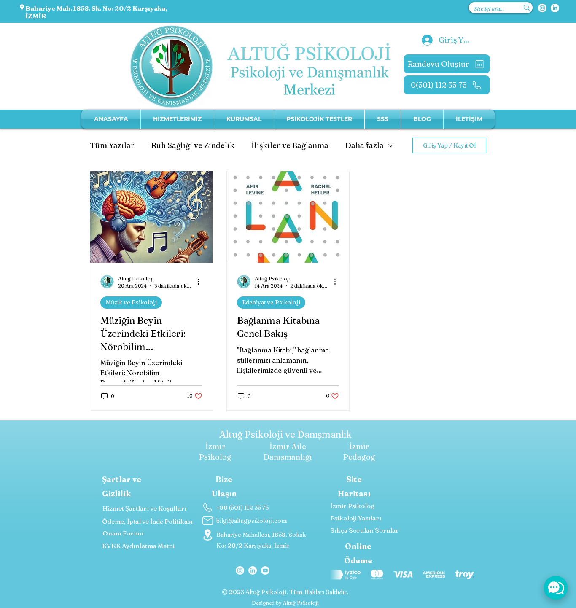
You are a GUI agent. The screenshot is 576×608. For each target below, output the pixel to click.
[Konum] (207, 534)
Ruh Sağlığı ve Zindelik (192, 145)
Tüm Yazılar (112, 145)
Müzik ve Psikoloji (131, 302)
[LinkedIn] (555, 8)
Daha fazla (364, 145)
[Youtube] (265, 570)
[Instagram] (542, 8)
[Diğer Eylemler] (201, 282)
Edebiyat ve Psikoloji (271, 302)
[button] (244, 119)
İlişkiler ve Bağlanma (289, 145)
